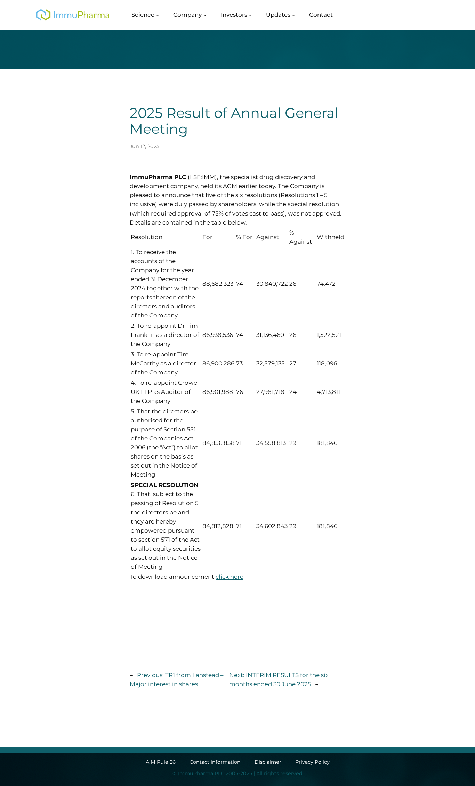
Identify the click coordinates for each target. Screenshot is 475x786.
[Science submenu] (157, 14)
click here (229, 576)
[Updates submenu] (293, 14)
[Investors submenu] (250, 14)
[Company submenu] (205, 14)
